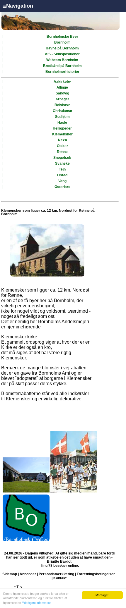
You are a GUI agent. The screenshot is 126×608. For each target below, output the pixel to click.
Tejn (62, 169)
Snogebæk (62, 157)
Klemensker (62, 134)
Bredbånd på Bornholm (62, 66)
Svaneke (62, 163)
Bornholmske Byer (62, 36)
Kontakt (60, 578)
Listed (62, 175)
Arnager (62, 99)
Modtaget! (102, 595)
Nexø (62, 140)
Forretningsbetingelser (96, 574)
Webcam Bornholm (62, 60)
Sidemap (9, 574)
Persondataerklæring (56, 574)
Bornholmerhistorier (62, 71)
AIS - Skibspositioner (62, 54)
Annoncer (28, 574)
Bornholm (62, 42)
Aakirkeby (62, 81)
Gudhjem (62, 116)
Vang (62, 181)
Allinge (62, 87)
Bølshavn (62, 105)
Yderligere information (37, 602)
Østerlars (62, 187)
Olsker (62, 146)
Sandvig (62, 93)
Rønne (62, 152)
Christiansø (62, 111)
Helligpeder (62, 128)
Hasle (62, 122)
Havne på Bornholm (62, 48)
